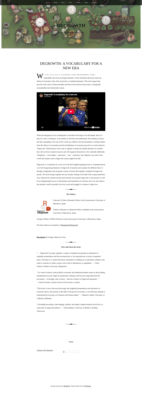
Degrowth (71, 25)
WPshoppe (87, 386)
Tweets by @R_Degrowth (45, 350)
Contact (94, 2)
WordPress (67, 386)
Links (86, 2)
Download (41, 237)
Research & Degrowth (69, 225)
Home (48, 2)
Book (55, 2)
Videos (78, 2)
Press (70, 2)
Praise (63, 2)
